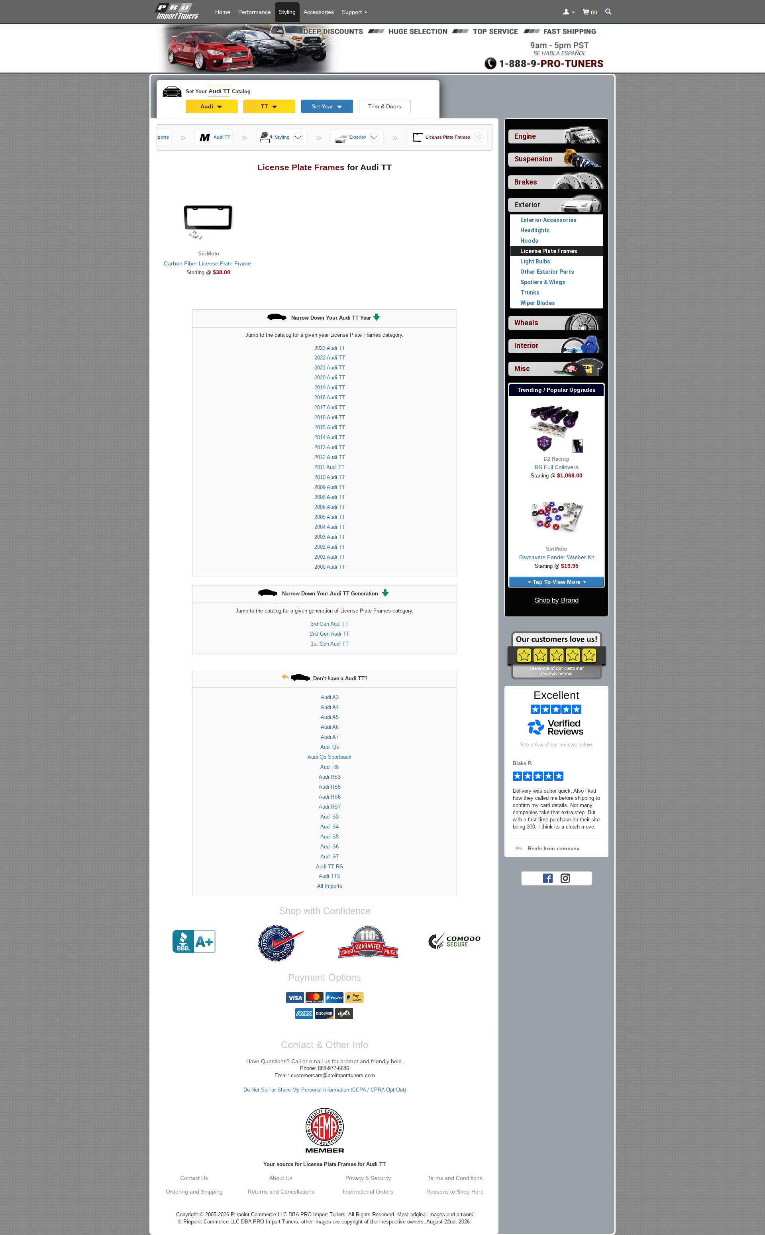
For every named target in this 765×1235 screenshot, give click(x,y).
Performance (254, 12)
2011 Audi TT (329, 467)
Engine (525, 136)
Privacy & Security (368, 1178)
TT (265, 106)
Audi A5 (330, 717)
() (593, 12)
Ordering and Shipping (194, 1191)
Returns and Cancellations (281, 1191)
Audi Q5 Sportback (329, 757)
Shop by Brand (557, 600)
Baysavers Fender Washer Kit (556, 557)
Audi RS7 (330, 807)
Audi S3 (329, 817)
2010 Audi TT (329, 477)
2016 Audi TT (329, 417)
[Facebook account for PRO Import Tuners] (548, 877)
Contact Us (194, 1178)
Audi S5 (329, 837)
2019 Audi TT (329, 388)
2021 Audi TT (329, 368)
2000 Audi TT (329, 567)
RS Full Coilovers (556, 467)
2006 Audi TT (329, 507)
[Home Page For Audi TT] (178, 10)
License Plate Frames (548, 251)
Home (222, 12)
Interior (526, 345)
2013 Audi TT (329, 447)
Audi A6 (330, 727)
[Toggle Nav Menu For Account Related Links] (569, 12)
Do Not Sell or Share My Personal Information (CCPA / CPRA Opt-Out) (324, 1090)
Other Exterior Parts (547, 272)
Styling (287, 12)
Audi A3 (330, 697)
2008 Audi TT (329, 497)
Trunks (529, 292)
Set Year (323, 106)
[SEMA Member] (324, 1130)
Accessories (319, 12)
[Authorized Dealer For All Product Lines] (280, 943)
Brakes (525, 182)
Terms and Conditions (455, 1178)
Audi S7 (329, 857)
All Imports (329, 886)
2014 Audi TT (329, 437)
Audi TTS (330, 876)
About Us (280, 1178)
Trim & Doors (384, 106)
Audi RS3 (330, 777)
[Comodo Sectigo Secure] (455, 942)
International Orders (368, 1191)
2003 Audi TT (329, 537)
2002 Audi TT (329, 547)
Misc (522, 369)
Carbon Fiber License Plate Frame (207, 263)
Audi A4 (330, 707)
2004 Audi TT (329, 527)
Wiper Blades (537, 303)
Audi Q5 (329, 747)
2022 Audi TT (329, 358)
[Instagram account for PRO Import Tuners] (565, 877)
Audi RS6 (330, 797)
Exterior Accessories (548, 220)
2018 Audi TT (329, 398)
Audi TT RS (329, 867)
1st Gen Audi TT (330, 644)
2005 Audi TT (329, 517)
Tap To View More (556, 582)
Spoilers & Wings (542, 282)
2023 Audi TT (329, 348)
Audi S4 (329, 827)
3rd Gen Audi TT (330, 624)
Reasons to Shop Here (455, 1191)
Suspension (533, 159)
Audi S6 (329, 847)
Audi (207, 106)
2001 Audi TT (329, 557)
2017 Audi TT (329, 407)
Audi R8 (329, 767)
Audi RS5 (330, 787)
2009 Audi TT (329, 487)
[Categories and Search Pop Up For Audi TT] (608, 12)
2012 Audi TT (329, 457)
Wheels (526, 323)
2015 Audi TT (329, 427)
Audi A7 (330, 737)
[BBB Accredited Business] (194, 942)
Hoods (529, 241)
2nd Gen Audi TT (329, 634)
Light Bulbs (535, 261)
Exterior (527, 205)
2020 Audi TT (329, 378)
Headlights (535, 230)
